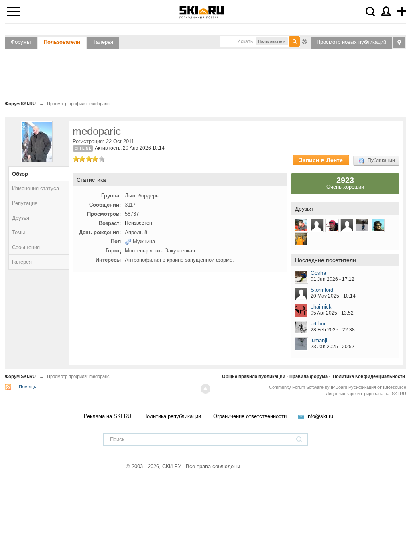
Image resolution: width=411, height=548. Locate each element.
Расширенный (304, 41)
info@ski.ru (320, 416)
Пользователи (62, 42)
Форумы (21, 42)
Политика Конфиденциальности (369, 376)
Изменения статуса (35, 188)
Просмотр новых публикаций (351, 42)
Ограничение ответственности (250, 416)
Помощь (27, 386)
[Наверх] (205, 389)
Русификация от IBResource (376, 387)
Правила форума (308, 376)
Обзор (20, 174)
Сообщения (26, 247)
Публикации (379, 160)
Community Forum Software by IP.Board (308, 387)
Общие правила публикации (253, 376)
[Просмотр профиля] (301, 277)
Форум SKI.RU (20, 376)
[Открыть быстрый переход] (399, 42)
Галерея (103, 42)
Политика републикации (172, 416)
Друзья (20, 218)
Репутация (24, 203)
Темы (18, 232)
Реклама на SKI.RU (107, 416)
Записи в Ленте (321, 160)
